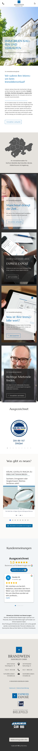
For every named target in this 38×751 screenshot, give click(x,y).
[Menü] (35, 3)
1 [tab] (7, 448)
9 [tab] (31, 448)
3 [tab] (13, 448)
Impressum (12, 688)
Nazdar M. (16, 577)
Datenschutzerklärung (23, 688)
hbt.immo (24, 746)
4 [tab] (16, 448)
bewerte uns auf (18, 570)
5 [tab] (19, 448)
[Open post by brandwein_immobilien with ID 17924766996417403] (19, 488)
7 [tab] (25, 448)
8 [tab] (28, 448)
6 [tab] (22, 448)
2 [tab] (10, 448)
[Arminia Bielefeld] (19, 725)
